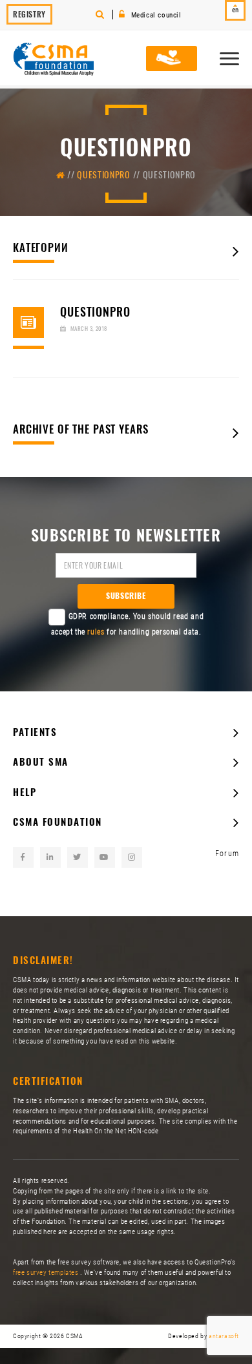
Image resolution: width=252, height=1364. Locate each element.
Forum (227, 853)
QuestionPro (104, 175)
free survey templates (46, 1272)
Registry (29, 14)
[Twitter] (77, 857)
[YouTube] (104, 857)
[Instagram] (131, 857)
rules (95, 631)
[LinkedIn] (50, 857)
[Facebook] (23, 857)
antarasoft (224, 1335)
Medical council (155, 15)
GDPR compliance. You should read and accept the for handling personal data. (127, 624)
